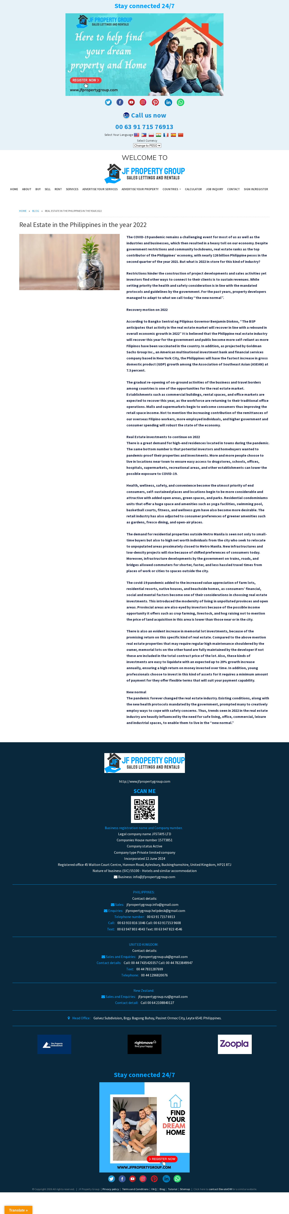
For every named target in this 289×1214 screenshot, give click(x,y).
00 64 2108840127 (160, 1002)
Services (72, 189)
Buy (38, 189)
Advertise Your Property (140, 189)
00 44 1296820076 (154, 975)
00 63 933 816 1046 (131, 922)
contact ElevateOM (220, 1189)
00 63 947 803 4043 (131, 929)
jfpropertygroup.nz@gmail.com (163, 996)
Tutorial (172, 1189)
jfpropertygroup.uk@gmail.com (163, 956)
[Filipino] (144, 135)
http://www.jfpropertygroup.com (144, 781)
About (26, 189)
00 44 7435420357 (144, 962)
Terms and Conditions (135, 1189)
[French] (166, 135)
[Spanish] (174, 135)
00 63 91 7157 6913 (161, 916)
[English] (137, 135)
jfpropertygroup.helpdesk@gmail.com (155, 910)
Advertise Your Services (100, 189)
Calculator (193, 189)
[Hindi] (159, 135)
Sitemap (185, 1189)
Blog (35, 211)
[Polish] (152, 135)
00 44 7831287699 (149, 969)
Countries (171, 189)
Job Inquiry (214, 189)
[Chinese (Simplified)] (181, 135)
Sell (48, 189)
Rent (58, 189)
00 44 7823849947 (179, 962)
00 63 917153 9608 (167, 922)
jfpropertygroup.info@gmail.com (152, 904)
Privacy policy (111, 1189)
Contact (233, 189)
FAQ (154, 1189)
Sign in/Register (256, 189)
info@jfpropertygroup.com (154, 876)
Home (14, 189)
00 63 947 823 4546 (168, 929)
